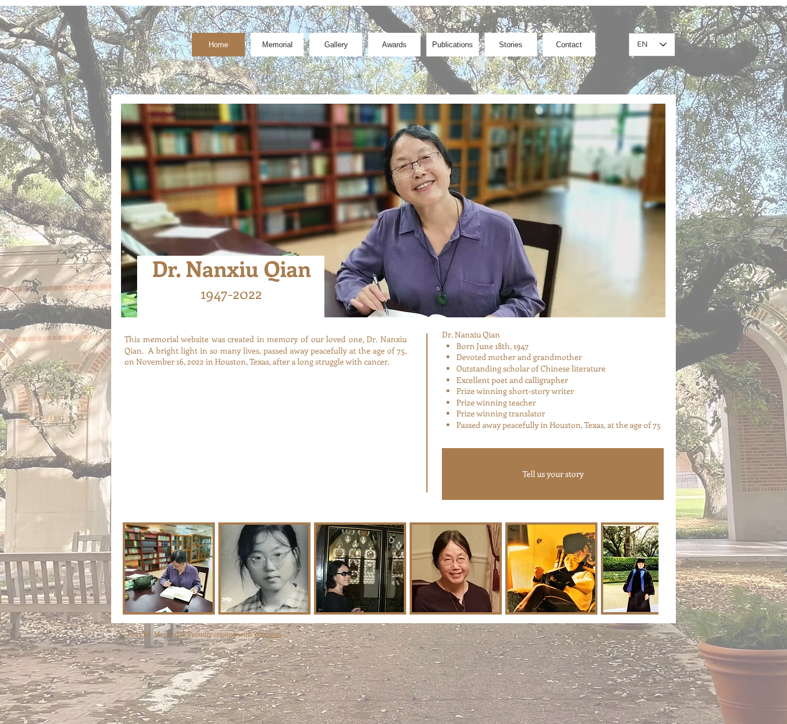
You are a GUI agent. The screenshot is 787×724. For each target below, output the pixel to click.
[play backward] (137, 568)
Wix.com (267, 633)
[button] (169, 568)
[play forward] (644, 568)
